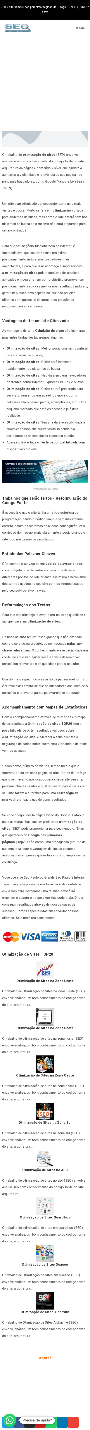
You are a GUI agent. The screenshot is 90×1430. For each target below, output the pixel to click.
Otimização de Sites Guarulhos (45, 1217)
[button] (9, 1420)
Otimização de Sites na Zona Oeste (45, 1075)
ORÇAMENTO (60, 1382)
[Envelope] (73, 1422)
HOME (9, 1369)
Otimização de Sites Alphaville (45, 1312)
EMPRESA (24, 1369)
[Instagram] (29, 1422)
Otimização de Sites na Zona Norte (45, 1028)
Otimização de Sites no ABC (45, 1170)
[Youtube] (40, 1422)
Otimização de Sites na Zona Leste (45, 980)
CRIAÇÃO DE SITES (47, 1375)
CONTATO (39, 1382)
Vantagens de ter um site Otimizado (35, 321)
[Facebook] (18, 1422)
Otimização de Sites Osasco (45, 1264)
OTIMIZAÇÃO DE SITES (52, 1369)
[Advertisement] (45, 83)
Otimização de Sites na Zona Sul (45, 1122)
